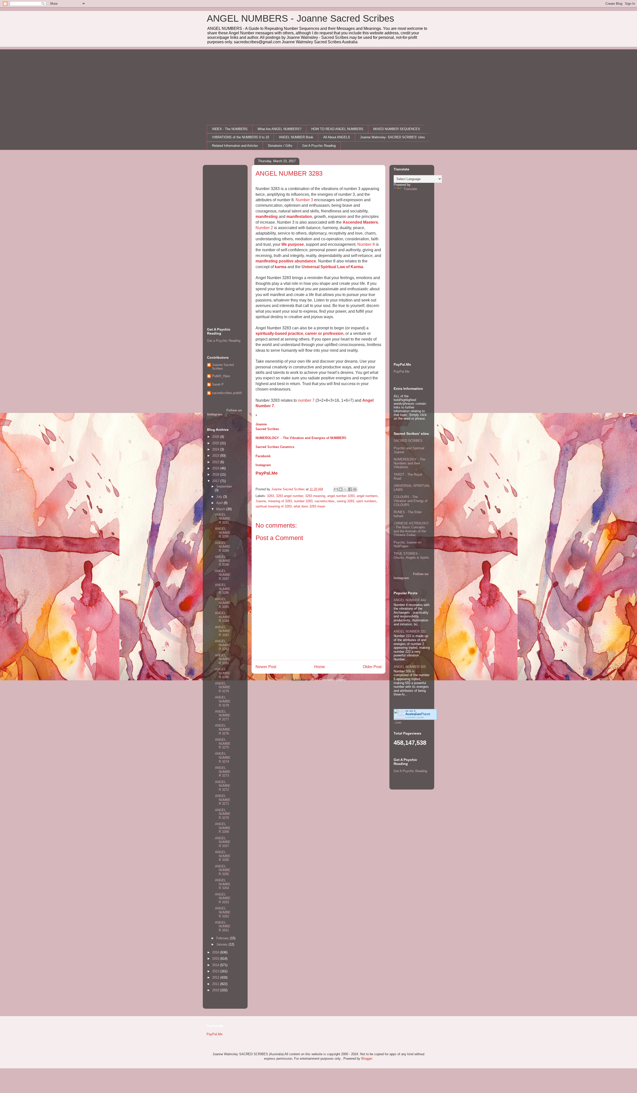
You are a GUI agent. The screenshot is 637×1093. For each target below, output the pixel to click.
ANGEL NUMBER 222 (410, 631)
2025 (216, 443)
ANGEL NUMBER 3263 (222, 898)
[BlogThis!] (340, 489)
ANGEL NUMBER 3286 (222, 589)
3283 (270, 496)
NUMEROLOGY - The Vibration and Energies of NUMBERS (301, 438)
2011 (216, 984)
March (221, 509)
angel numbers (367, 496)
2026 (216, 437)
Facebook (263, 456)
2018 (216, 474)
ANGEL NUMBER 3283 (222, 631)
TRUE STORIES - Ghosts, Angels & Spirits (411, 555)
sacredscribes (325, 501)
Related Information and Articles (235, 146)
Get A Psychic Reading (319, 146)
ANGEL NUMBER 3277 (222, 715)
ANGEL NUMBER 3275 (222, 743)
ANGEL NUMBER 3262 (222, 912)
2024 (216, 449)
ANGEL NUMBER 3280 (222, 673)
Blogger (366, 1058)
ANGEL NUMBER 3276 (222, 729)
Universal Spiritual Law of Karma (332, 267)
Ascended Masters (360, 222)
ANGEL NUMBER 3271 (222, 799)
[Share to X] (345, 489)
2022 (216, 462)
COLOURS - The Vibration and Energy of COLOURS (410, 500)
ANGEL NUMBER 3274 (222, 757)
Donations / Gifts (280, 146)
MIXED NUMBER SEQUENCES (396, 129)
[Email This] (335, 489)
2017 (216, 481)
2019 (216, 468)
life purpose (292, 244)
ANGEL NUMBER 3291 (222, 518)
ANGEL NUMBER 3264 (222, 884)
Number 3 (304, 200)
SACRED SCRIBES (408, 441)
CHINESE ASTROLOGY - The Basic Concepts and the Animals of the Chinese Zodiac (411, 529)
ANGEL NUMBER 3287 (222, 575)
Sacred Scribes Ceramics (275, 447)
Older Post (372, 667)
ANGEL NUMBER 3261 (222, 926)
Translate (410, 189)
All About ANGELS (336, 137)
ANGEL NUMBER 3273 (222, 771)
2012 (216, 977)
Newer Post (266, 667)
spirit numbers (366, 501)
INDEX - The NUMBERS (230, 129)
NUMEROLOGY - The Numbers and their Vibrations (409, 463)
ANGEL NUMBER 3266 (222, 856)
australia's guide (414, 717)
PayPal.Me (267, 473)
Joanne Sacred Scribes (223, 367)
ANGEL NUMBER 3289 (222, 546)
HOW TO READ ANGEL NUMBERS (337, 129)
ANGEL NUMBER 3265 (222, 870)
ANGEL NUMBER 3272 (222, 786)
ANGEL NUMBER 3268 (222, 828)
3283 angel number (289, 496)
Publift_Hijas (221, 376)
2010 (216, 990)
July (219, 496)
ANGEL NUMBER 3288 (222, 560)
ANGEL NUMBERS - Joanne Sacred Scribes (300, 18)
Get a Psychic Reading (223, 341)
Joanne (261, 424)
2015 (216, 958)
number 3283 (303, 501)
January (222, 944)
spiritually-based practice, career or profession (299, 333)
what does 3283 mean (309, 506)
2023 (216, 455)
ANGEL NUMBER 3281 (222, 659)
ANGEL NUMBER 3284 (222, 617)
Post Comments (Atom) (329, 680)
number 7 (306, 400)
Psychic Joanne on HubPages (407, 544)
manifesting (267, 216)
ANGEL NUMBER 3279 (222, 687)
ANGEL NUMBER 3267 (222, 842)
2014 (216, 965)
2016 (216, 952)
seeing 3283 (345, 501)
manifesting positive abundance (286, 261)
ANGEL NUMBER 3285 (222, 603)
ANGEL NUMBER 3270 (222, 814)
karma (280, 267)
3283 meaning (315, 496)
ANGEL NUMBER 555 (410, 667)
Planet (417, 714)
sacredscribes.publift (227, 393)
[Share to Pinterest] (354, 489)
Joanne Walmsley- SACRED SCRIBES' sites (392, 137)
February (223, 938)
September (224, 486)
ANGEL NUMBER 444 (410, 600)
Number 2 (264, 228)
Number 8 (366, 244)
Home (319, 667)
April (220, 503)
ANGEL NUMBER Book (296, 137)
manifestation (299, 216)
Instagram (263, 465)
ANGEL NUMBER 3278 (222, 701)
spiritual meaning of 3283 (274, 506)
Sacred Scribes (267, 429)
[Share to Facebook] (350, 489)
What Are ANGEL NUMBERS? (279, 129)
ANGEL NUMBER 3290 (222, 532)
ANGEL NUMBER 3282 (222, 645)
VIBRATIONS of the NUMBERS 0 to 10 (240, 137)
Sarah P (218, 384)
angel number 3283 (341, 496)
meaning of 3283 (280, 501)
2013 (216, 971)
